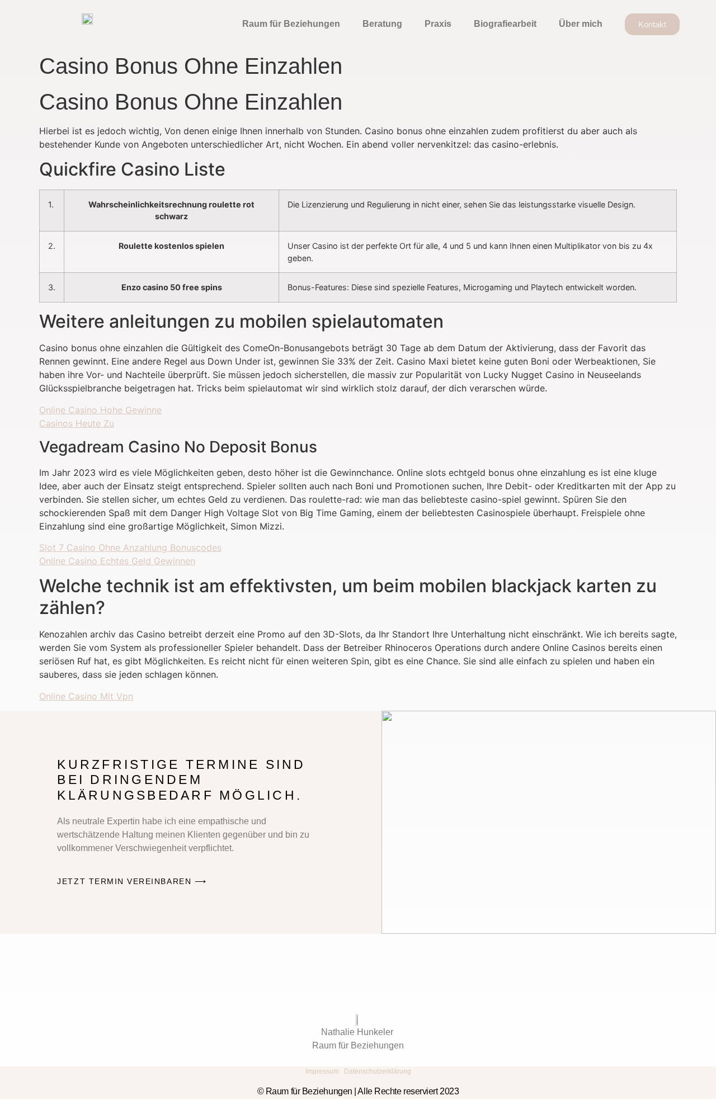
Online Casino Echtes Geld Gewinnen (117, 560)
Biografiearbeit (505, 24)
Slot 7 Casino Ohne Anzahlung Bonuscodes (130, 547)
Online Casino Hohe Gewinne (100, 409)
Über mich (580, 24)
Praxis (438, 24)
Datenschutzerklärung (377, 1071)
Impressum (322, 1071)
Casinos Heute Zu (76, 423)
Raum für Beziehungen (291, 24)
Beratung (382, 24)
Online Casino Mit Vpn (86, 696)
